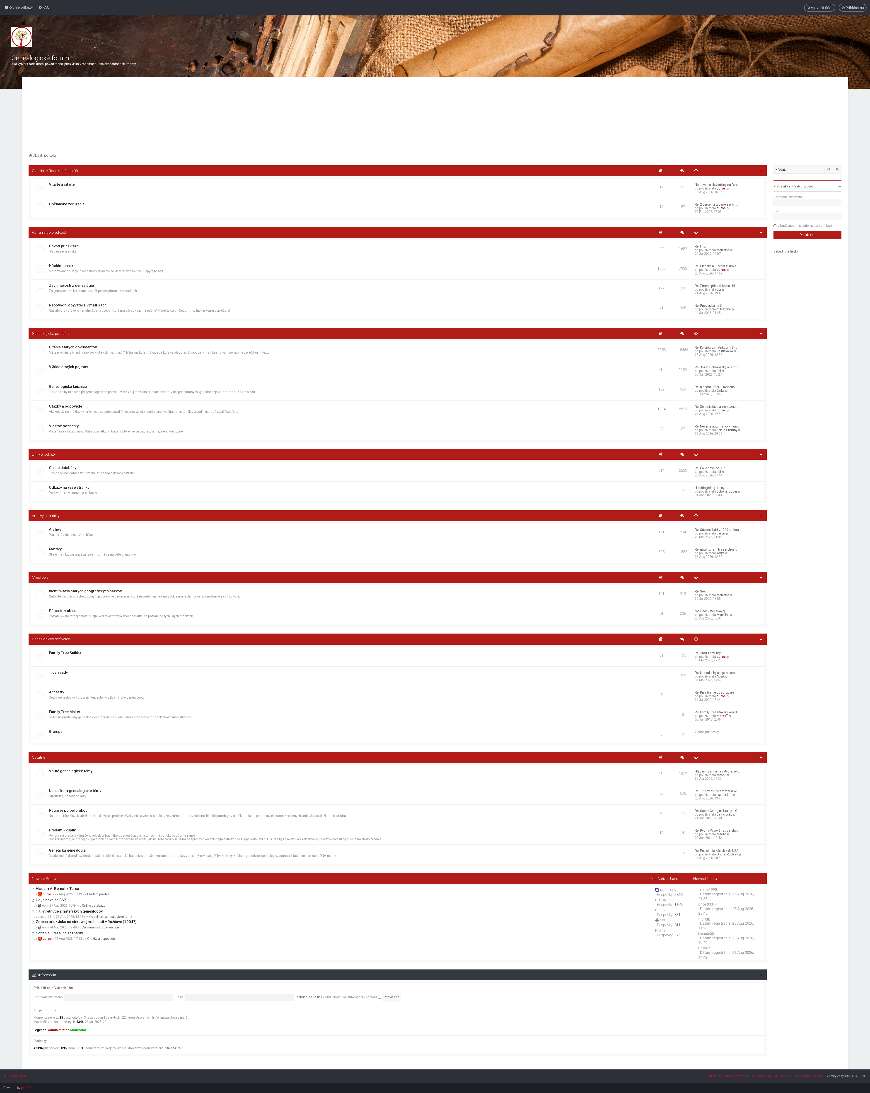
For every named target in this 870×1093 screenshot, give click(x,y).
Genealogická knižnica (68, 386)
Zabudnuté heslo (308, 997)
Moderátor (78, 1030)
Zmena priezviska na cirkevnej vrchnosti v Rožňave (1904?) (86, 921)
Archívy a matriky (46, 515)
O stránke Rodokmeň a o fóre (56, 170)
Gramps (56, 731)
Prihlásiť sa (42, 988)
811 (677, 925)
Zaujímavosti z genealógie (71, 285)
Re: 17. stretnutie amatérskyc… (717, 791)
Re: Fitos (701, 246)
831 (677, 914)
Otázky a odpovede (65, 406)
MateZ (721, 775)
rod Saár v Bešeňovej (710, 611)
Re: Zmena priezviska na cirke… (717, 286)
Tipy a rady (58, 672)
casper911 (724, 795)
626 (677, 935)
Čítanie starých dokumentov (73, 347)
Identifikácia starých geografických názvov (85, 591)
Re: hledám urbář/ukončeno (715, 387)
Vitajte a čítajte (62, 184)
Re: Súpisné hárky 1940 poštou (717, 530)
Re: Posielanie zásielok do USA (717, 851)
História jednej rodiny (710, 488)
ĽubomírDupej (727, 491)
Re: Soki (700, 591)
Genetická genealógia (67, 850)
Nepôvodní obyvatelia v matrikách (77, 305)
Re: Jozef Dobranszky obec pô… (717, 367)
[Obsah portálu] (21, 37)
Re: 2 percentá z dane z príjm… (716, 204)
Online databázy (62, 467)
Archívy (55, 529)
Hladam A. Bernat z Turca (57, 888)
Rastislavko (725, 351)
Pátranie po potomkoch (69, 810)
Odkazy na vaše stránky (69, 487)
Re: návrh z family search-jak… (716, 549)
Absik (721, 676)
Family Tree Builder (65, 652)
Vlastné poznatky (64, 426)
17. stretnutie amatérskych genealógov (69, 911)
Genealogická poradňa (50, 333)
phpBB (26, 1088)
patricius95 (724, 814)
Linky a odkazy (44, 454)
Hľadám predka (62, 265)
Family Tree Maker (64, 711)
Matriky (55, 549)
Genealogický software (51, 639)
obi (719, 289)
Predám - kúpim (62, 830)
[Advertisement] (435, 118)
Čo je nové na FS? (50, 900)
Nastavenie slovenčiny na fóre (716, 185)
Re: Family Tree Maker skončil (716, 712)
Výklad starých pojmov (68, 366)
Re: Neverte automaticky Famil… (717, 426)
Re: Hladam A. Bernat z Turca (716, 266)
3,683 (678, 894)
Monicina (723, 250)
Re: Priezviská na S (708, 305)
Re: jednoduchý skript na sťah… (717, 673)
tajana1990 (175, 1048)
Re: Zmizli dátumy (708, 653)
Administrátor (58, 1030)
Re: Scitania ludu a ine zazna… (716, 406)
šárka (721, 390)
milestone (724, 309)
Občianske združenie (67, 204)
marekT (722, 716)
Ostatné (38, 757)
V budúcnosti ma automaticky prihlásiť (350, 997)
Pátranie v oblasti (64, 610)
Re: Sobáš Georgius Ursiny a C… (717, 811)
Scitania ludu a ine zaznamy (59, 933)
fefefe (721, 834)
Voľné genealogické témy (70, 771)
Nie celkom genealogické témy (75, 790)
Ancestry (56, 692)
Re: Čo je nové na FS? (710, 468)
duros (721, 188)
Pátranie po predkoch (49, 232)
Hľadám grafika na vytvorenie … (717, 771)
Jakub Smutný (727, 430)
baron (721, 533)
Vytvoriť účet (63, 988)
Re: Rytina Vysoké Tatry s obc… (717, 830)
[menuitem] (44, 7)
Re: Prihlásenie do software (714, 692)
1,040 (678, 904)
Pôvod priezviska (63, 246)
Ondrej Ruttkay (727, 854)
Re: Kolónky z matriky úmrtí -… (716, 347)
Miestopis (40, 577)
